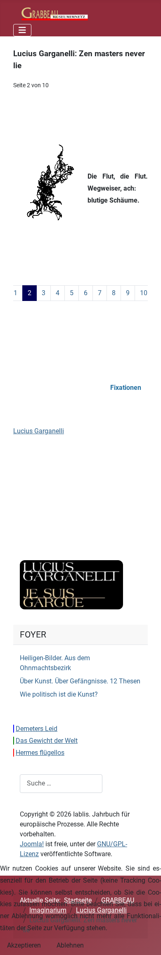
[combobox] (61, 783)
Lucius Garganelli (38, 431)
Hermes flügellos (40, 753)
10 (143, 293)
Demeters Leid (36, 729)
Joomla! (32, 844)
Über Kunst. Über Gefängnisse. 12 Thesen (80, 681)
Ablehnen (70, 945)
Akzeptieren (24, 945)
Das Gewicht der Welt (47, 741)
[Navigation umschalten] (22, 30)
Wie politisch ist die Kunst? (59, 694)
